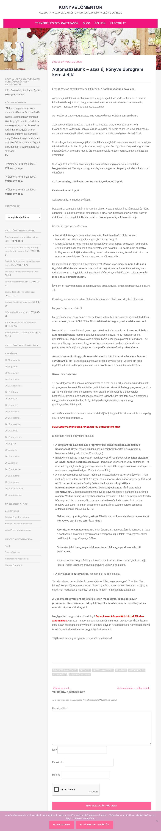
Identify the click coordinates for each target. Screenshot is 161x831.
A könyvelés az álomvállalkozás (20, 322)
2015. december (13, 469)
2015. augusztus (13, 495)
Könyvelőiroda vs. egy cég (18, 302)
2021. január (11, 366)
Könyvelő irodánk (13, 565)
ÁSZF (8, 546)
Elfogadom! (61, 824)
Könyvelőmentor (80, 7)
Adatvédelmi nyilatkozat (16, 558)
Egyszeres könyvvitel (65, 670)
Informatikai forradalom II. (18, 281)
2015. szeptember (14, 488)
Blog (86, 23)
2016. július (10, 443)
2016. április (11, 450)
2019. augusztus (13, 385)
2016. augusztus (13, 437)
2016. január (11, 463)
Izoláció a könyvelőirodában (19, 271)
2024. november (13, 360)
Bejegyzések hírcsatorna (17, 517)
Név (54, 749)
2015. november (13, 475)
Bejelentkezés (12, 511)
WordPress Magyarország (18, 530)
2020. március (12, 379)
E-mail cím (58, 762)
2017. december (13, 418)
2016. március (12, 456)
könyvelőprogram (79, 675)
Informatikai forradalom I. (17, 312)
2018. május (11, 398)
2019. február (12, 392)
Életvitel (85, 670)
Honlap (56, 774)
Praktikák (121, 670)
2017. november (13, 424)
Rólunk (99, 23)
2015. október (12, 482)
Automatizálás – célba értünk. (133, 688)
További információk (94, 824)
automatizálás (136, 670)
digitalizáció (59, 675)
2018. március (12, 411)
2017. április (11, 430)
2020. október (12, 373)
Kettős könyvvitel (103, 670)
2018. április (11, 405)
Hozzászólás (60, 708)
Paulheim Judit (73, 62)
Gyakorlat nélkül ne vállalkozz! (20, 292)
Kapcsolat (118, 23)
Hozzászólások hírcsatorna (18, 523)
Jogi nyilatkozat (12, 552)
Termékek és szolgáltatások (56, 23)
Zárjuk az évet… (62, 688)
